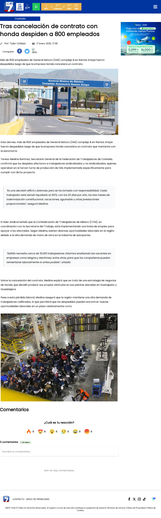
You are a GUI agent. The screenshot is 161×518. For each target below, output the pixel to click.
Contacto (18, 499)
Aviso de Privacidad (37, 499)
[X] (134, 499)
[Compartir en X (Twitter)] (27, 51)
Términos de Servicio (116, 508)
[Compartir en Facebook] (19, 51)
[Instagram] (139, 499)
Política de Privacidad (135, 508)
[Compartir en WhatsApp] (34, 51)
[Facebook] (129, 499)
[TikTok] (144, 499)
